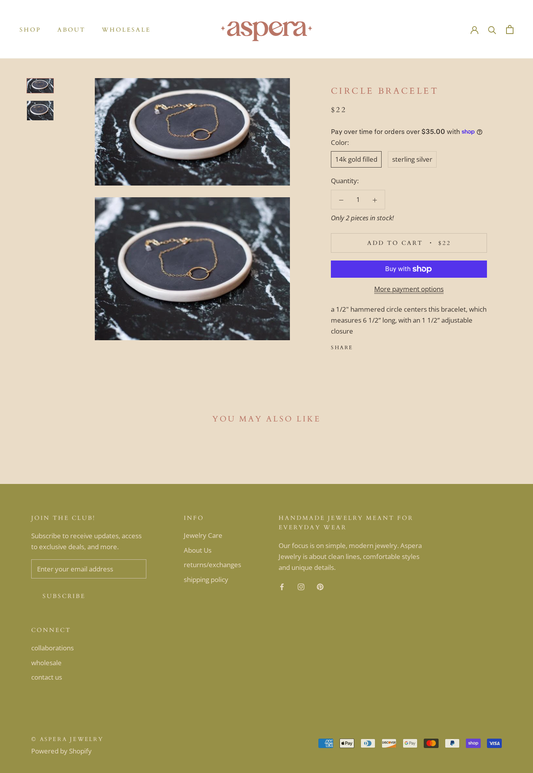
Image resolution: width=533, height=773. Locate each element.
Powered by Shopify (61, 750)
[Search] (492, 29)
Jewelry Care (203, 535)
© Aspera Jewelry (67, 739)
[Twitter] (370, 346)
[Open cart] (509, 29)
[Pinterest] (380, 346)
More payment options (409, 288)
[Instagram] (301, 586)
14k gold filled (356, 159)
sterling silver (412, 159)
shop (30, 30)
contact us (46, 677)
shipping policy (206, 579)
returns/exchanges (212, 564)
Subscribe (64, 596)
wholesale (126, 30)
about (71, 30)
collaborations (52, 647)
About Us (197, 550)
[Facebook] (360, 346)
